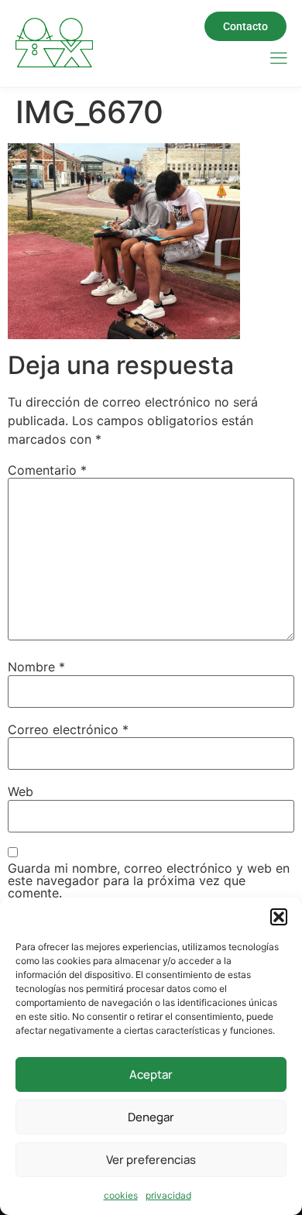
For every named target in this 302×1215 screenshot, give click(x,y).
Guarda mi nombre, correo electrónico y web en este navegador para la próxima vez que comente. (149, 880)
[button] (279, 917)
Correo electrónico (68, 729)
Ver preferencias (151, 1160)
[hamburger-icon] (278, 59)
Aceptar (151, 1074)
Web (20, 791)
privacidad (168, 1195)
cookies (121, 1195)
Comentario (47, 470)
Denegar (151, 1117)
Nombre (36, 667)
